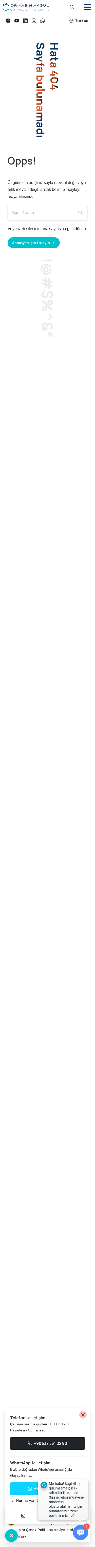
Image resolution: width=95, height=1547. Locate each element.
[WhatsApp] (42, 20)
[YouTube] (16, 20)
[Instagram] (34, 20)
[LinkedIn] (25, 20)
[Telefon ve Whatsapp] (11, 1535)
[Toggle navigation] (87, 7)
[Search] (80, 212)
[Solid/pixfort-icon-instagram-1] (23, 1515)
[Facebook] (8, 20)
